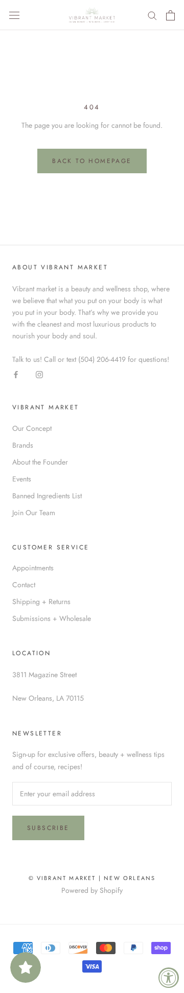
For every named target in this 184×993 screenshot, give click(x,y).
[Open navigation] (14, 15)
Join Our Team (33, 512)
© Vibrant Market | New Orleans (92, 878)
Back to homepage (91, 161)
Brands (22, 445)
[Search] (152, 15)
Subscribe (48, 828)
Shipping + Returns (41, 601)
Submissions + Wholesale (51, 618)
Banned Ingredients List (47, 496)
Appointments (33, 568)
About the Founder (40, 462)
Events (21, 479)
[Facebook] (15, 374)
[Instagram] (39, 374)
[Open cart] (170, 15)
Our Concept (32, 428)
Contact (23, 585)
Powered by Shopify (92, 890)
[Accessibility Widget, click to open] (168, 977)
